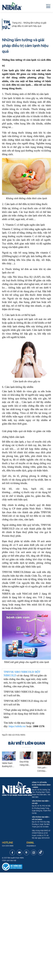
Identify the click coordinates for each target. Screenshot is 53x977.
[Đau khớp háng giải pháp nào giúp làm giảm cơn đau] (26, 755)
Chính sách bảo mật (9, 860)
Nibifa (22, 858)
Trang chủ (16, 22)
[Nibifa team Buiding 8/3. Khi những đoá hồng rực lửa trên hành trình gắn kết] (9, 756)
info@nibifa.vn (31, 846)
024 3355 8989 (7, 846)
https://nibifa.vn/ (17, 726)
